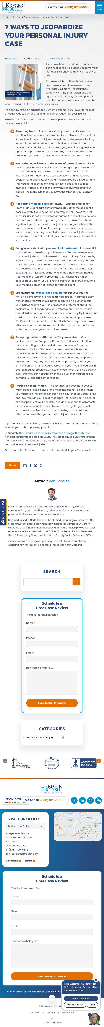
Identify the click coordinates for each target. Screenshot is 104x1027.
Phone (30, 638)
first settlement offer (47, 337)
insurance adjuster (51, 292)
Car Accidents (13, 991)
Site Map (51, 1012)
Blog (19, 17)
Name (30, 623)
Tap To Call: (68, 7)
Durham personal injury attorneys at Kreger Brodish (54, 433)
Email (30, 653)
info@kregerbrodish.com (23, 853)
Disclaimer (35, 1012)
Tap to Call (44, 800)
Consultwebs (55, 1022)
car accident (23, 167)
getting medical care (34, 203)
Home (9, 17)
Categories (29, 737)
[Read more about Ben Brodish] (52, 488)
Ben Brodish (11, 58)
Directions (12, 860)
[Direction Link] (78, 814)
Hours (28, 860)
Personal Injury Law (59, 58)
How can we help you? (39, 667)
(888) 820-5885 (18, 849)
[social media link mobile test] (74, 800)
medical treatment (64, 248)
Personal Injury (34, 991)
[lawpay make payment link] (15, 797)
